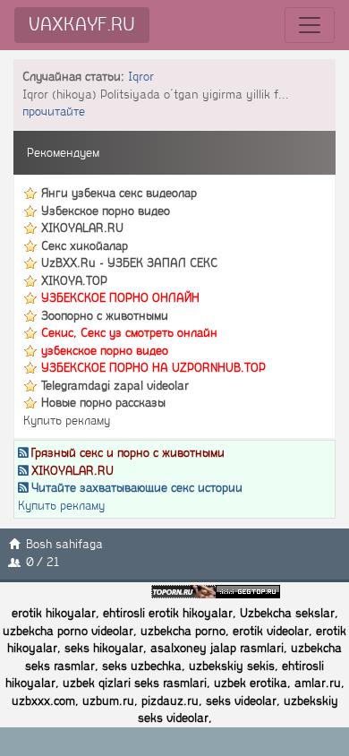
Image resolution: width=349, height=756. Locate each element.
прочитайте (53, 111)
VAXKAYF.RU (82, 24)
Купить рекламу (66, 420)
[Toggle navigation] (310, 25)
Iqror (141, 76)
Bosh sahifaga (64, 544)
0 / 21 (42, 562)
